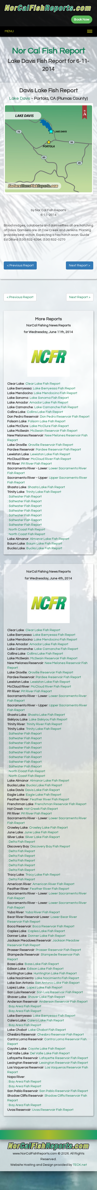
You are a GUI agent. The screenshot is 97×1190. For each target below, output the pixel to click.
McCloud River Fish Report (51, 459)
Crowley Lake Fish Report (48, 827)
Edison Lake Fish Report (45, 968)
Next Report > (79, 265)
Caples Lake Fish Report (46, 931)
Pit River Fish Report (36, 463)
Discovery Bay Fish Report (50, 846)
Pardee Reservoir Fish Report (58, 449)
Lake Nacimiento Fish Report (57, 978)
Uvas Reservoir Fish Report (52, 1109)
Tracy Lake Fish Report (42, 874)
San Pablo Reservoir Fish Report (63, 1091)
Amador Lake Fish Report (48, 402)
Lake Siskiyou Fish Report (48, 719)
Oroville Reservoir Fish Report (50, 445)
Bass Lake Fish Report (42, 964)
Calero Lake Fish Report (45, 1020)
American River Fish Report (53, 884)
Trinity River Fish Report (44, 724)
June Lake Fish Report (41, 832)
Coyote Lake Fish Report (46, 1048)
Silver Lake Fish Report (42, 837)
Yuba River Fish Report (42, 912)
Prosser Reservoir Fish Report (58, 950)
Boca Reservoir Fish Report (53, 926)
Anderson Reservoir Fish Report (63, 1001)
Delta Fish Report (22, 841)
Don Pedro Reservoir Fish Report (64, 416)
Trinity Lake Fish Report (43, 492)
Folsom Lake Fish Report (46, 421)
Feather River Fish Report (49, 799)
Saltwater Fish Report (25, 496)
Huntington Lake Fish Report (55, 973)
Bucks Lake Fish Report (44, 548)
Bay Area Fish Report (25, 1006)
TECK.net (80, 1164)
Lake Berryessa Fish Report (54, 388)
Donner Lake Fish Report (46, 935)
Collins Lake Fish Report (45, 412)
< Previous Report (20, 265)
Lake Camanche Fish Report (56, 407)
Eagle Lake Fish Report (43, 794)
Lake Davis (19, 98)
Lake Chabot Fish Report (47, 1030)
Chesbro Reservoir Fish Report (60, 1034)
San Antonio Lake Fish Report (57, 982)
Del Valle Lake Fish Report (50, 1053)
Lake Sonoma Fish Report (49, 397)
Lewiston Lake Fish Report (50, 454)
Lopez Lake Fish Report (44, 987)
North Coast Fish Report (27, 529)
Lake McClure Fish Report (49, 426)
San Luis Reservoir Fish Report (60, 992)
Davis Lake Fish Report (42, 790)
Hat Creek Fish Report (41, 808)
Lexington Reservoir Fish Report (63, 1062)
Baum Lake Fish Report (44, 543)
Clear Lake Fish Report (42, 383)
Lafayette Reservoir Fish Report (63, 1058)
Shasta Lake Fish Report (46, 487)
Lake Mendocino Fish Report (55, 393)
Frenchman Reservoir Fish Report (60, 804)
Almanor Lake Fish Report (49, 539)
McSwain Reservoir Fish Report (53, 430)
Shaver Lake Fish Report (46, 997)
